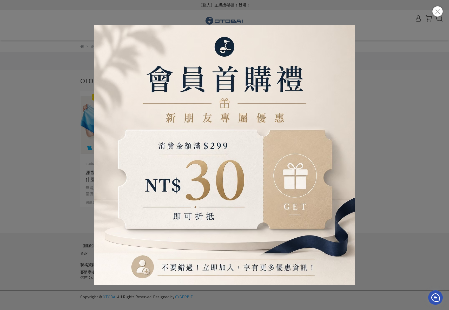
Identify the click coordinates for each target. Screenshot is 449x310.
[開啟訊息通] (435, 297)
